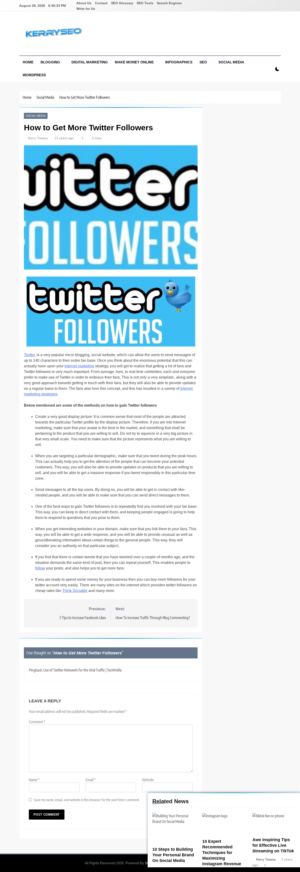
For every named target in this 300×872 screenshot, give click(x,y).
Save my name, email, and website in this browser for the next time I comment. (87, 799)
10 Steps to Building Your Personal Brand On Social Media (173, 855)
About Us (83, 3)
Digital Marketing (89, 62)
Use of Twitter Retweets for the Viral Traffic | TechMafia (82, 670)
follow (40, 568)
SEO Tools (145, 3)
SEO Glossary (122, 3)
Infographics (178, 62)
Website (148, 779)
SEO (203, 62)
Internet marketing (79, 366)
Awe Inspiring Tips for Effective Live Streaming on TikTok (273, 845)
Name (34, 779)
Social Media (231, 62)
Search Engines (169, 3)
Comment (37, 721)
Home (28, 62)
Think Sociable (74, 591)
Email (91, 779)
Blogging (50, 62)
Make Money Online (134, 62)
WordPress (34, 75)
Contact (101, 3)
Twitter (29, 355)
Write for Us (85, 9)
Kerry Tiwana (38, 138)
